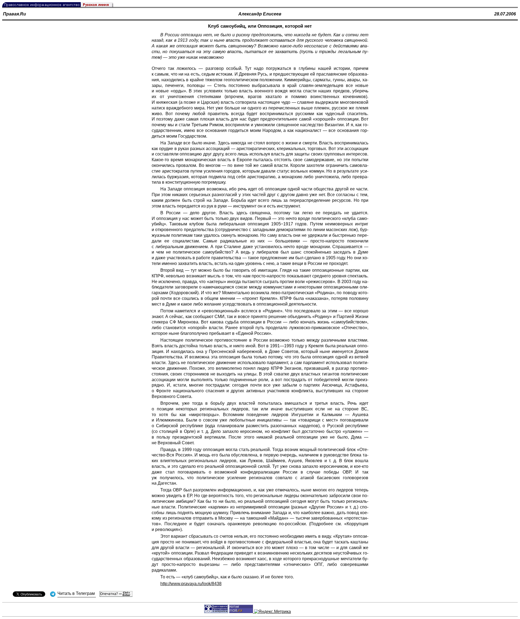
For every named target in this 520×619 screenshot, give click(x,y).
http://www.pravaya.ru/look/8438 (191, 583)
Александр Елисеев (259, 14)
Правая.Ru (14, 14)
